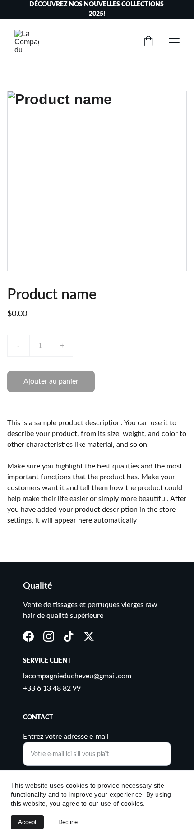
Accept (27, 822)
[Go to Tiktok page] (68, 636)
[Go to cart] (148, 42)
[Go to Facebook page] (28, 636)
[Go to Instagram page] (48, 636)
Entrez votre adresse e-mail (66, 736)
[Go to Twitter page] (88, 636)
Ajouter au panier (51, 381)
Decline (68, 822)
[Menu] (174, 42)
